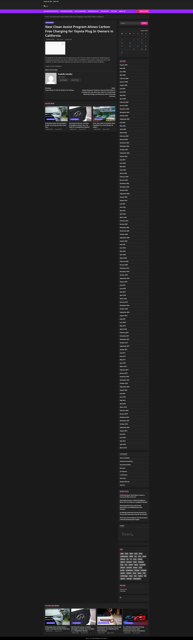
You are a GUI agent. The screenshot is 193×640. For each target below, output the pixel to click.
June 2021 (123, 207)
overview (142, 565)
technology (124, 576)
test (135, 576)
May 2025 (123, 95)
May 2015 (123, 441)
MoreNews (96, 638)
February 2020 (124, 261)
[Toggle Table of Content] (62, 43)
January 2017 (124, 373)
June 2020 (123, 248)
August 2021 (123, 200)
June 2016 (123, 397)
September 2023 (124, 153)
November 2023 (124, 146)
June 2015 (123, 437)
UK (145, 576)
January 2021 (124, 224)
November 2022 (124, 187)
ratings (137, 570)
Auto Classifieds (80, 11)
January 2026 (124, 82)
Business (122, 468)
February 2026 (124, 78)
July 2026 (122, 68)
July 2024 (122, 122)
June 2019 (123, 288)
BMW (131, 556)
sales (134, 573)
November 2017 (124, 339)
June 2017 (123, 356)
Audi (135, 553)
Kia (126, 565)
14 (138, 43)
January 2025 (124, 105)
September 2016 (124, 387)
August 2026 (123, 65)
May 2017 (123, 360)
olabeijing (122, 591)
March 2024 (123, 132)
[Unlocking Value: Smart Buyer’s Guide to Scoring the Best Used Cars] (56, 113)
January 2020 (124, 265)
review (123, 573)
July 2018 (122, 319)
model (131, 565)
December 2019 (124, 268)
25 (126, 49)
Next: (98, 92)
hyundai (128, 562)
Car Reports (105, 11)
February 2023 (124, 177)
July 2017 (122, 353)
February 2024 (124, 136)
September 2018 (124, 312)
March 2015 (123, 448)
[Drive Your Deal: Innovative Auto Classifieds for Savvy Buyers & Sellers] (104, 113)
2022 (131, 553)
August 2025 (123, 85)
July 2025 (122, 88)
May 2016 (123, 400)
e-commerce (123, 475)
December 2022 (124, 183)
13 (134, 43)
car (135, 556)
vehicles (129, 579)
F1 (131, 559)
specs (139, 573)
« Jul (121, 55)
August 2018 (123, 315)
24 (122, 49)
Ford (134, 559)
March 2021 (123, 217)
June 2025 (123, 92)
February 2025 (124, 102)
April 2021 (123, 214)
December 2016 (124, 376)
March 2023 (123, 173)
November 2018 (124, 305)
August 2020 (123, 241)
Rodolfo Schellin (50, 39)
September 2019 (124, 278)
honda (140, 559)
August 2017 (123, 349)
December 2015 (124, 417)
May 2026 (123, 75)
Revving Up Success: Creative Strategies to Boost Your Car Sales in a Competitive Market (79, 125)
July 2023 (122, 160)
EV (127, 559)
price (140, 567)
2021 (126, 553)
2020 (122, 553)
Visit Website (63, 80)
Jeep (122, 565)
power (135, 567)
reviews (129, 573)
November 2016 (124, 380)
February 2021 (124, 221)
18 (126, 46)
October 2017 (124, 343)
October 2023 (124, 149)
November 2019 (124, 271)
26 (130, 49)
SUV (144, 573)
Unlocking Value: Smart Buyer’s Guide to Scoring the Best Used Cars (55, 125)
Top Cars (114, 11)
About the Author (52, 48)
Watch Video (144, 11)
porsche (129, 567)
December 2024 (124, 109)
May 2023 (123, 166)
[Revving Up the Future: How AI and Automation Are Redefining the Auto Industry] (109, 617)
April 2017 (123, 363)
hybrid (123, 562)
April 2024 (123, 129)
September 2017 (124, 346)
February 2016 (124, 410)
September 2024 (124, 119)
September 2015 (124, 427)
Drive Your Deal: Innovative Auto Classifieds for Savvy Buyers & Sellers (104, 125)
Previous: (59, 89)
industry (140, 562)
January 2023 (124, 180)
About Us (122, 11)
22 (141, 46)
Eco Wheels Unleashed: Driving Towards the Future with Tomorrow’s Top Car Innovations (134, 629)
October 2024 (124, 116)
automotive (124, 556)
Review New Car (93, 11)
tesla (130, 576)
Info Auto (123, 478)
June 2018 (123, 322)
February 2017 (124, 370)
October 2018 (124, 309)
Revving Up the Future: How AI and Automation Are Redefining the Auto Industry (131, 507)
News (136, 565)
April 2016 (123, 404)
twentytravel (123, 589)
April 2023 (123, 170)
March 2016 (123, 407)
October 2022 (124, 190)
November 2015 (124, 420)
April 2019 (123, 295)
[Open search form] (133, 11)
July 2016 (122, 393)
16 (145, 43)
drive (144, 556)
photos (123, 567)
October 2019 (124, 275)
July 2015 (122, 434)
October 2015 (124, 424)
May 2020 (123, 251)
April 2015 (123, 444)
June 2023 (123, 163)
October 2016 (124, 383)
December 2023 (124, 143)
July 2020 (122, 244)
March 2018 (123, 329)
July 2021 (122, 204)
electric (123, 559)
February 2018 (124, 332)
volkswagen (137, 579)
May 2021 (123, 210)
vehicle (123, 579)
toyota (140, 576)
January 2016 (124, 414)
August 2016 (123, 390)
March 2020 (123, 258)
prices (122, 570)
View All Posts (75, 80)
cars (139, 556)
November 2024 (124, 112)
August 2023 (123, 156)
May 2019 (123, 292)
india (134, 562)
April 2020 (123, 254)
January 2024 (124, 139)
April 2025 (123, 99)
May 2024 (123, 126)
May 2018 (123, 326)
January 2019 (124, 302)
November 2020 (124, 231)
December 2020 (124, 227)
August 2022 (123, 197)
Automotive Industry (51, 11)
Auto (140, 553)
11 (126, 43)
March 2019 (123, 299)
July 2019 (122, 285)
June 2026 (123, 72)
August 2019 (123, 282)
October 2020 (124, 234)
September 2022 (124, 193)
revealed (143, 570)
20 (134, 46)
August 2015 (123, 431)
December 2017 (124, 336)
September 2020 (124, 238)
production (129, 570)
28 (138, 49)
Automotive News (66, 11)
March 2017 (123, 366)
